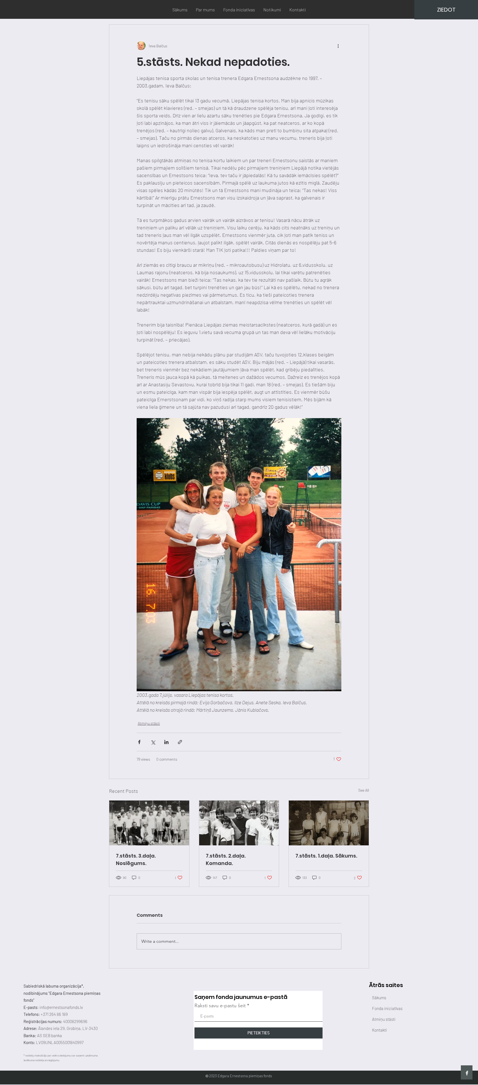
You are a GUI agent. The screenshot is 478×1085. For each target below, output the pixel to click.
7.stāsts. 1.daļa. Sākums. (326, 855)
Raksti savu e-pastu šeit (220, 1005)
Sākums (379, 997)
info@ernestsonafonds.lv (61, 1007)
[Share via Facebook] (139, 742)
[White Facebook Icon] (467, 1073)
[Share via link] (180, 742)
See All (363, 790)
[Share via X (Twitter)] (152, 742)
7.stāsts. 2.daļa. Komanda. (226, 859)
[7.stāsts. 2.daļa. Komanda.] (239, 823)
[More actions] (338, 45)
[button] (446, 9)
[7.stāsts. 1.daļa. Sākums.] (329, 823)
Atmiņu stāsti (149, 723)
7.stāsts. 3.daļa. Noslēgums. (136, 859)
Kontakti (379, 1029)
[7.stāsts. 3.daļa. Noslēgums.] (149, 823)
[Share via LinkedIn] (166, 742)
